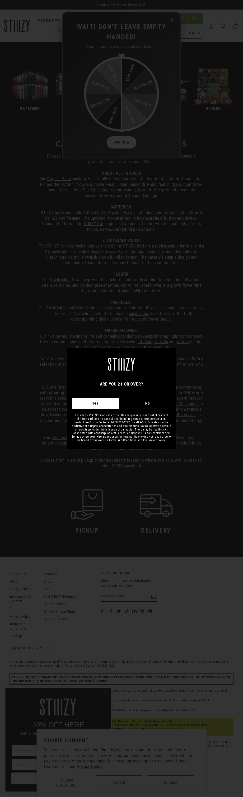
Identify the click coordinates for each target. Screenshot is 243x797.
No (147, 403)
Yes (95, 403)
